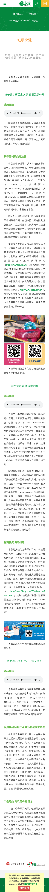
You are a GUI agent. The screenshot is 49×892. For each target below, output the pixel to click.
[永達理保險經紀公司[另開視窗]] (15, 864)
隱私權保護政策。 (31, 884)
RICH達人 (18, 14)
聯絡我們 (45, 3)
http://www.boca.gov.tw (31, 290)
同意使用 (24, 888)
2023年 (32, 14)
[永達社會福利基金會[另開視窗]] (36, 864)
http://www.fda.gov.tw (16, 265)
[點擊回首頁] (25, 3)
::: (1, 8)
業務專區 (37, 3)
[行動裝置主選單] (4, 4)
